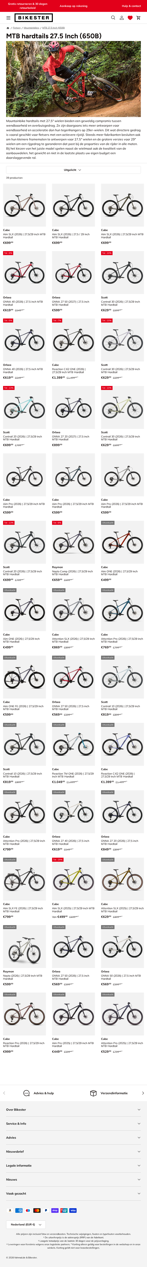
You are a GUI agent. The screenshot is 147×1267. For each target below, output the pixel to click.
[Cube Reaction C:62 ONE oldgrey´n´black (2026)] (73, 340)
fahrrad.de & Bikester (26, 1257)
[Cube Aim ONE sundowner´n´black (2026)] (122, 542)
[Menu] (8, 18)
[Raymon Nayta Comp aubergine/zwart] (73, 542)
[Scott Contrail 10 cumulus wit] (122, 677)
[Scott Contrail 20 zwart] (24, 542)
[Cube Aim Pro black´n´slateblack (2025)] (73, 1014)
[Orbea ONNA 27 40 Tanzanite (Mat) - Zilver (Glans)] (24, 340)
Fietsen (17, 27)
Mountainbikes (31, 27)
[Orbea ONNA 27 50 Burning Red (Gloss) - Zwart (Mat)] (73, 272)
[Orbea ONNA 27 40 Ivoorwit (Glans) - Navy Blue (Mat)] (73, 811)
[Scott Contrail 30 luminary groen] (122, 407)
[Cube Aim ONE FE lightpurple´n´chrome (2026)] (24, 677)
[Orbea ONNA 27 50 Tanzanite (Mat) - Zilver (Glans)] (73, 946)
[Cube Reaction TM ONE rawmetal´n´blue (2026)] (73, 744)
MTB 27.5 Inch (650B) (53, 27)
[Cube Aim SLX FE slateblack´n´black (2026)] (24, 879)
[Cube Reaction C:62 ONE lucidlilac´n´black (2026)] (122, 744)
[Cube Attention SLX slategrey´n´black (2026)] (73, 609)
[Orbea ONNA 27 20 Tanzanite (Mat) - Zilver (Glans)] (73, 407)
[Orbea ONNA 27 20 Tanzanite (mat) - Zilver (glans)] (122, 811)
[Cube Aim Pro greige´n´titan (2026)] (122, 474)
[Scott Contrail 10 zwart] (24, 744)
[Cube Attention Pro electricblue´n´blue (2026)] (122, 609)
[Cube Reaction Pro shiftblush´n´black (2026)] (24, 1014)
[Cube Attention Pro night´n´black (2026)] (24, 811)
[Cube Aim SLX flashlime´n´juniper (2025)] (73, 879)
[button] (130, 18)
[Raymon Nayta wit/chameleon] (24, 946)
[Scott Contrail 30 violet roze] (122, 340)
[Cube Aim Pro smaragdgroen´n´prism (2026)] (73, 474)
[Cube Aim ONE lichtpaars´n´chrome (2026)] (24, 609)
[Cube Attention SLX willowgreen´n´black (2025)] (122, 879)
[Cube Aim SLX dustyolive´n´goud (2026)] (122, 205)
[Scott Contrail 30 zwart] (122, 272)
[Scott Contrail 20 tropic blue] (24, 407)
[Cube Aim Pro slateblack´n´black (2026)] (24, 474)
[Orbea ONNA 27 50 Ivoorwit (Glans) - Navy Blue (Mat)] (122, 946)
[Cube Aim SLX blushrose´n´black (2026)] (24, 205)
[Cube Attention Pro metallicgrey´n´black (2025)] (122, 1014)
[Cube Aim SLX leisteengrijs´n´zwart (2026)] (73, 205)
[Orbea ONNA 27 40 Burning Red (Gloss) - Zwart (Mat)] (24, 272)
